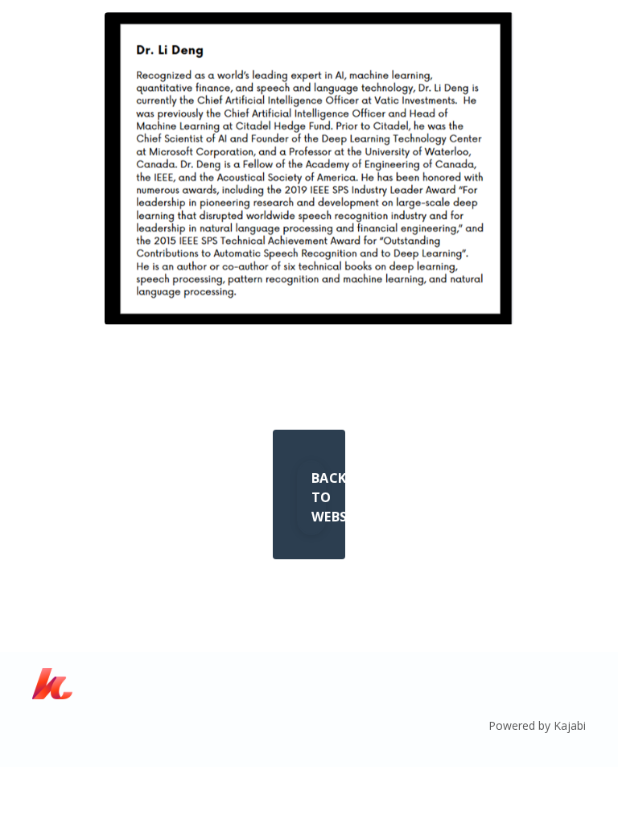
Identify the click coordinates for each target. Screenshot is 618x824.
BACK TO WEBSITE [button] (318, 497)
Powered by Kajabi (537, 725)
